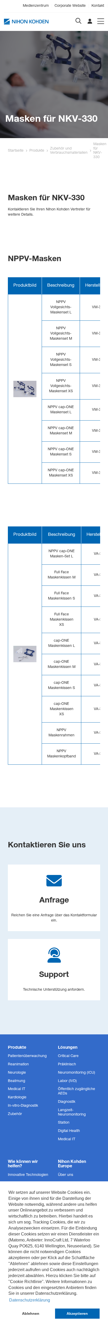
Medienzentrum (36, 6)
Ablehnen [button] (30, 1313)
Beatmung (16, 1081)
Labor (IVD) (67, 1081)
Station (63, 1123)
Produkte (36, 151)
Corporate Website (70, 6)
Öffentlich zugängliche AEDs (76, 1091)
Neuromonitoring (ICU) (76, 1073)
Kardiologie (17, 1097)
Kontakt (97, 6)
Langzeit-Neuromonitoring (72, 1113)
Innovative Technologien (28, 1175)
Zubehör (15, 1114)
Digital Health (69, 1131)
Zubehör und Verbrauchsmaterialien (69, 151)
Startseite (16, 151)
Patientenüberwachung (27, 1056)
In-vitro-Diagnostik (23, 1106)
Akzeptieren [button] (77, 1313)
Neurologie (17, 1073)
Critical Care (68, 1056)
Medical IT (16, 1089)
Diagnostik (66, 1102)
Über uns (65, 1175)
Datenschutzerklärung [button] (29, 1300)
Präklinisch (67, 1064)
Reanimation (18, 1064)
